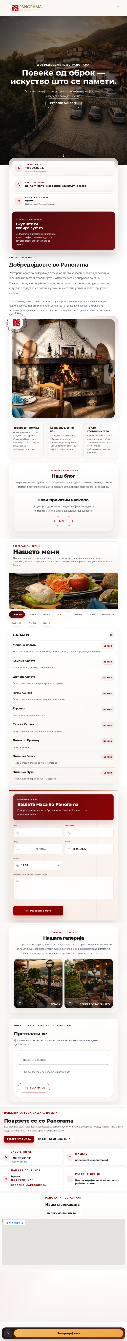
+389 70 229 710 (19, 1162)
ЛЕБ (92, 614)
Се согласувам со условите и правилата (47, 1071)
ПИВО (32, 623)
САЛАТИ (17, 614)
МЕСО (60, 614)
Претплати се (34, 1087)
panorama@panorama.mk (92, 1160)
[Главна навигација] (117, 8)
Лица (16, 842)
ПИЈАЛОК (108, 614)
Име (15, 826)
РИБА (46, 614)
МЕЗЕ (32, 614)
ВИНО (46, 623)
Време (16, 858)
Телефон (69, 826)
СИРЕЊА (77, 614)
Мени (63, 521)
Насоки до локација (52, 1139)
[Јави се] (8, 1333)
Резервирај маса (19, 1139)
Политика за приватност (90, 1318)
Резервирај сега (63, 108)
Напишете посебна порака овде (30, 875)
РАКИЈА (17, 623)
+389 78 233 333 (34, 167)
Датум (68, 842)
